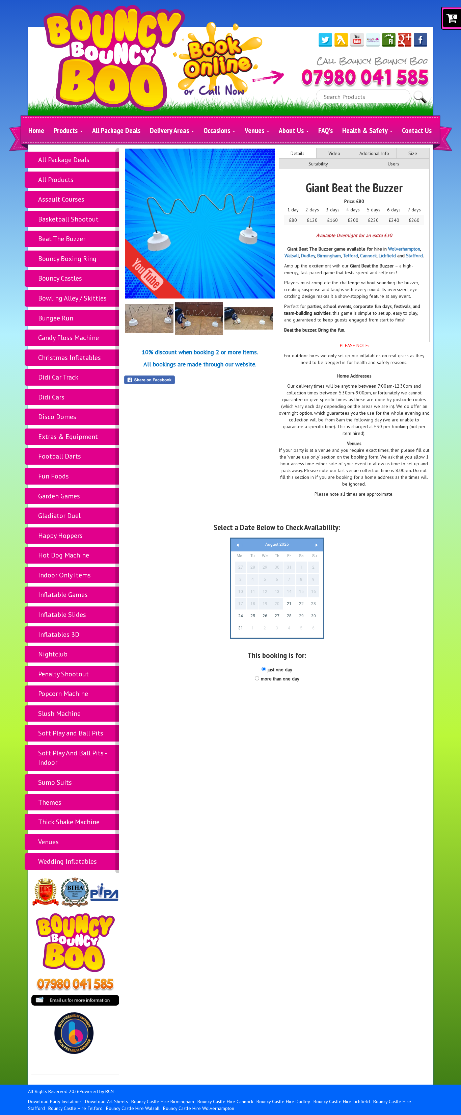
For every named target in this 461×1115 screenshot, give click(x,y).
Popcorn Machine (63, 693)
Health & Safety (365, 130)
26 (265, 616)
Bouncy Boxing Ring (67, 258)
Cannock (368, 256)
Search (420, 94)
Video (334, 153)
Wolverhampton (404, 249)
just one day (280, 670)
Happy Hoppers (60, 535)
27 (277, 616)
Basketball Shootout (68, 219)
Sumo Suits (55, 782)
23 (313, 603)
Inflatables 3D (58, 634)
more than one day (280, 679)
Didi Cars (51, 397)
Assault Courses (61, 199)
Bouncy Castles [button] (60, 278)
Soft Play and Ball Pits (70, 733)
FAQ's (325, 130)
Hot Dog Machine (63, 555)
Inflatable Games (63, 594)
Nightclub (52, 654)
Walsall (291, 256)
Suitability (318, 164)
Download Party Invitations (55, 1101)
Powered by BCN (97, 1091)
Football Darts (59, 456)
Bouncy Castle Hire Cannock (225, 1101)
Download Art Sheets (106, 1101)
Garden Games (59, 496)
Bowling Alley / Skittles (72, 298)
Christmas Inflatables (69, 357)
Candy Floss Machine (68, 337)
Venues (255, 130)
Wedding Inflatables (67, 861)
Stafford (414, 256)
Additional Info (374, 153)
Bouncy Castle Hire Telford (75, 1108)
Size (412, 153)
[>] (316, 545)
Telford (350, 256)
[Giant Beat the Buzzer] (199, 223)
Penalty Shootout (63, 674)
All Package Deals (116, 130)
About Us (292, 130)
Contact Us (417, 130)
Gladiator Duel (59, 515)
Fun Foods (53, 476)
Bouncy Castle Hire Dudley (283, 1101)
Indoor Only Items (64, 575)
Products (66, 130)
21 (289, 603)
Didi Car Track (58, 377)
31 (240, 628)
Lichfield (387, 256)
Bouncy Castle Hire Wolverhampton (198, 1108)
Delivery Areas (170, 130)
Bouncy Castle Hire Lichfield (342, 1101)
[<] (238, 545)
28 (289, 616)
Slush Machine (59, 713)
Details (297, 153)
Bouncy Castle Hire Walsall (133, 1108)
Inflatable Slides (62, 614)
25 (252, 616)
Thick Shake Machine (69, 822)
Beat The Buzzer (61, 238)
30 (313, 616)
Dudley (308, 256)
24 (240, 616)
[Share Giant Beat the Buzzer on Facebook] (199, 379)
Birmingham (329, 256)
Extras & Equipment (68, 436)
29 (301, 616)
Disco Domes (57, 416)
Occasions (218, 130)
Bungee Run (55, 318)
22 (301, 603)
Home (36, 130)
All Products (56, 179)
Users (393, 164)
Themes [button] (49, 802)
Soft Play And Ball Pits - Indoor (72, 758)
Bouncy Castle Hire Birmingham (162, 1101)
